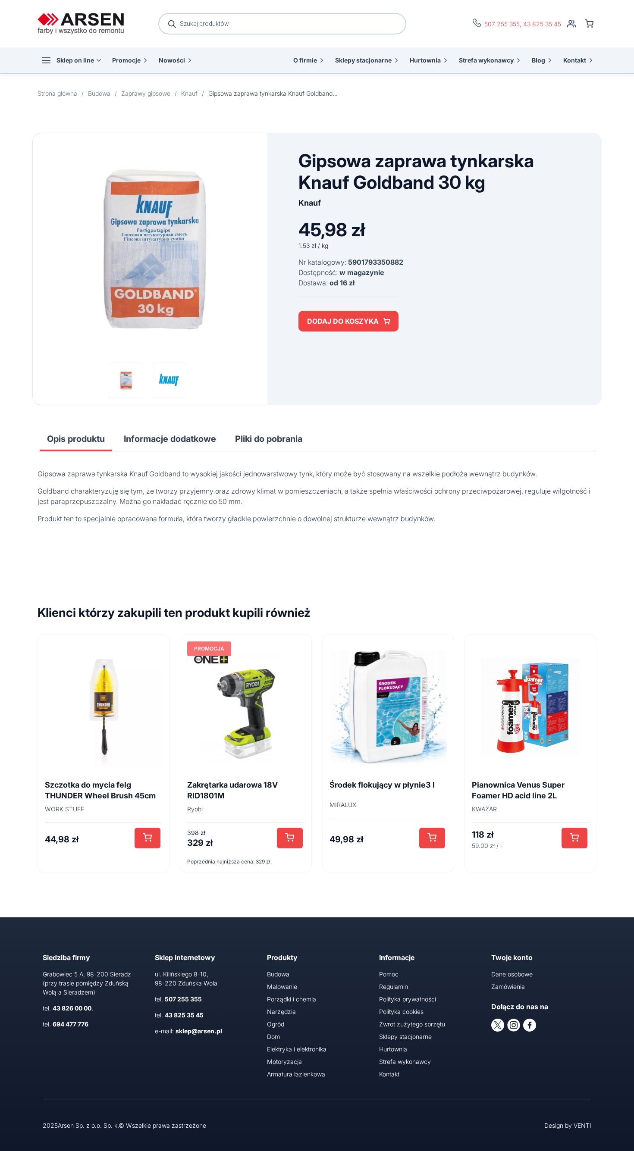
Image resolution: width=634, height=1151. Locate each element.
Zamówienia (508, 986)
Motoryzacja (284, 1061)
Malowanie (282, 986)
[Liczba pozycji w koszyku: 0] (589, 24)
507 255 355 (502, 24)
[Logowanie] (571, 23)
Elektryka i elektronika (296, 1049)
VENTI (582, 1125)
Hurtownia (425, 60)
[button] (147, 838)
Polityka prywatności (407, 999)
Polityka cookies (401, 1011)
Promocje (126, 60)
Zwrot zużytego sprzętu (412, 1024)
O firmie (305, 60)
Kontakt (574, 60)
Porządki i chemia (291, 999)
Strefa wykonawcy (486, 60)
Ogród (275, 1024)
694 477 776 (70, 1024)
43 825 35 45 (542, 24)
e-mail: (188, 1031)
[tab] (76, 439)
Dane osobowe (512, 974)
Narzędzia (281, 1011)
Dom (273, 1036)
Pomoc (389, 974)
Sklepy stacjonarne (363, 60)
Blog (538, 60)
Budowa (278, 974)
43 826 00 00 (72, 1008)
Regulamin (393, 986)
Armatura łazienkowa (296, 1074)
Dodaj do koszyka (343, 321)
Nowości (172, 60)
